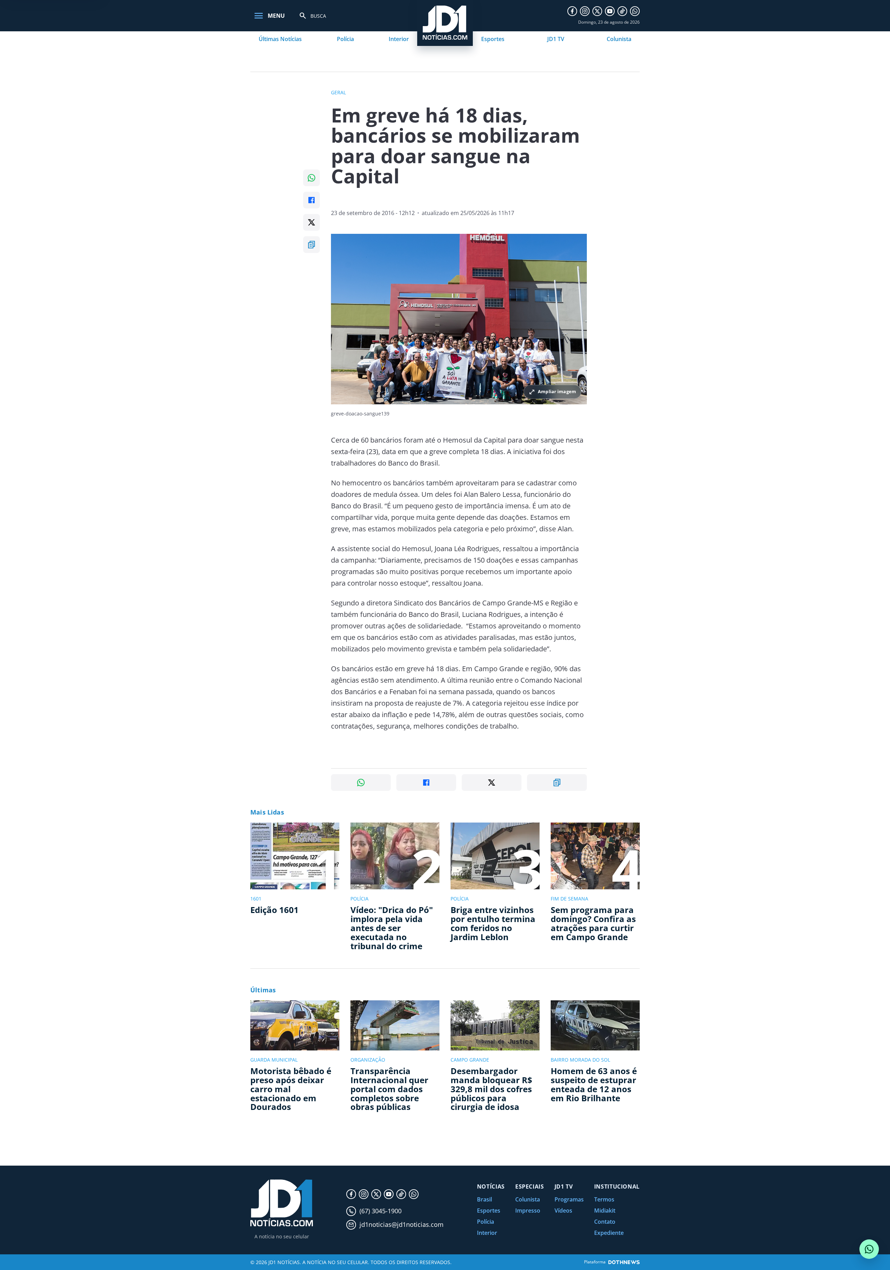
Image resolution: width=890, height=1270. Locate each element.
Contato (604, 1221)
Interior (399, 39)
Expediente (609, 1233)
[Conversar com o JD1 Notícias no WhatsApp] (869, 1249)
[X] (597, 11)
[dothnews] (624, 1262)
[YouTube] (610, 11)
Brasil (484, 1199)
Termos (604, 1199)
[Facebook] (572, 11)
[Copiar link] (311, 244)
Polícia (345, 39)
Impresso (527, 1210)
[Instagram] (585, 11)
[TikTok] (622, 11)
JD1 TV (555, 39)
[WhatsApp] (635, 11)
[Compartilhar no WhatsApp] (311, 177)
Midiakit (604, 1210)
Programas (569, 1199)
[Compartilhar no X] (311, 222)
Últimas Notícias (280, 39)
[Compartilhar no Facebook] (311, 200)
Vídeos (563, 1210)
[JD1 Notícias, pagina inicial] (281, 1203)
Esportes (492, 39)
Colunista (619, 39)
